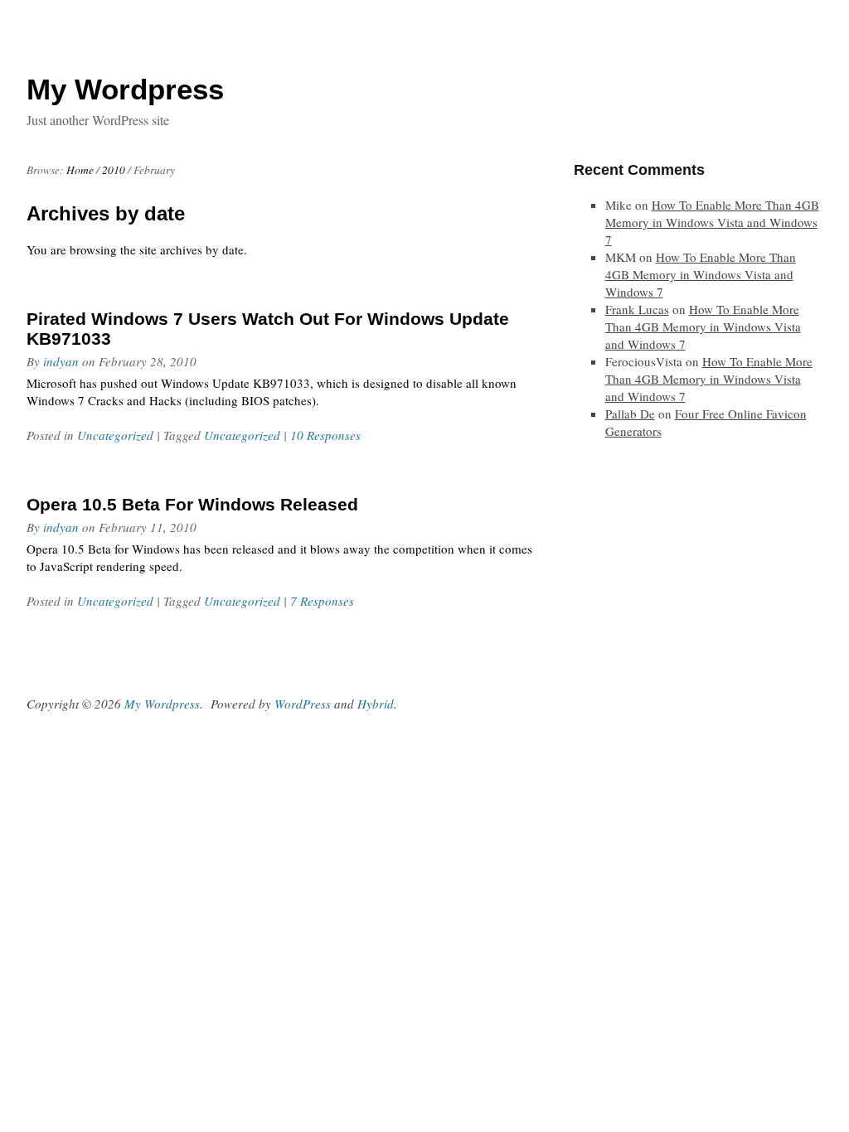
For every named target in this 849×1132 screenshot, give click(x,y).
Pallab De (630, 413)
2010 (113, 169)
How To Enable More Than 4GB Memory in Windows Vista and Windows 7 (712, 222)
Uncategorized (115, 435)
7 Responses (322, 601)
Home (80, 169)
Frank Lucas (637, 309)
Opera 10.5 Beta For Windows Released (192, 504)
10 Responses (325, 435)
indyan (61, 361)
